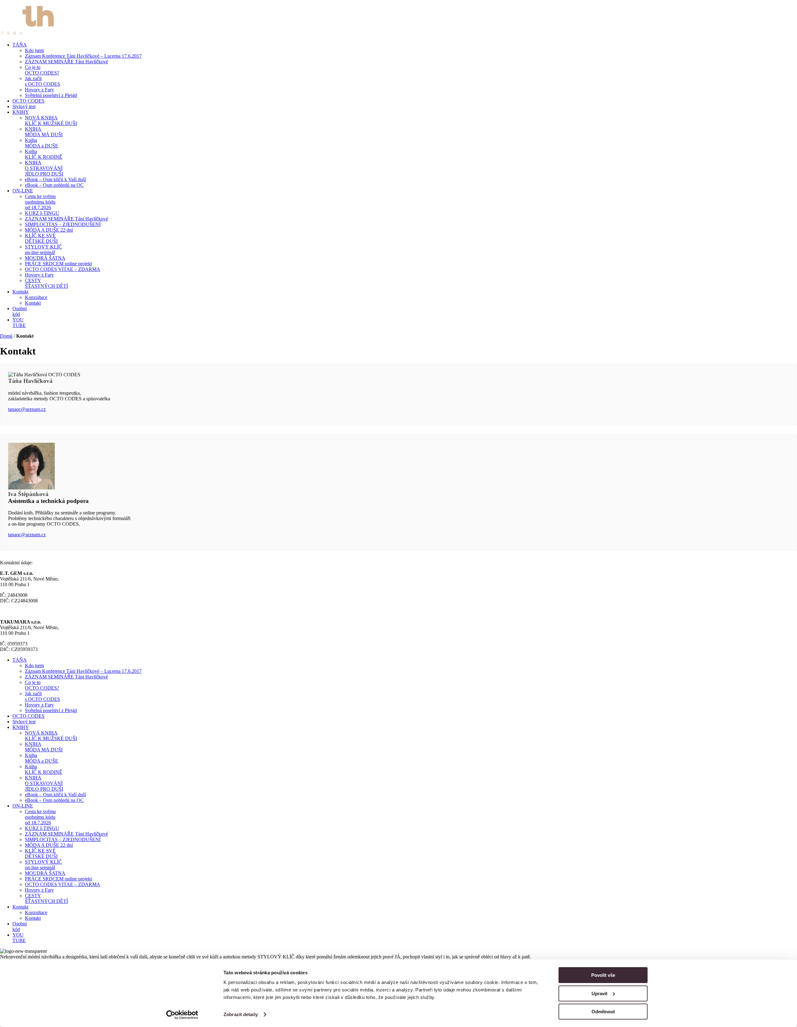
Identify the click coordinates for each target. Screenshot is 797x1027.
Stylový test (23, 106)
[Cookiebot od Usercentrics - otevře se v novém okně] (182, 1015)
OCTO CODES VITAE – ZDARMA (62, 269)
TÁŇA (19, 44)
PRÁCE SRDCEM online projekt (58, 263)
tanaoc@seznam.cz (27, 409)
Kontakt (20, 291)
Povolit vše (603, 975)
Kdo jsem (34, 50)
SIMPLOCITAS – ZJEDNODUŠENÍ (63, 224)
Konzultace (36, 297)
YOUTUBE (19, 322)
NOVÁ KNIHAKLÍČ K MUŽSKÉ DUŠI (51, 120)
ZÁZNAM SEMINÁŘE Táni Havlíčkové (66, 61)
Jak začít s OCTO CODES (42, 81)
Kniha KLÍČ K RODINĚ (43, 154)
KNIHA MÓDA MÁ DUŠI (44, 131)
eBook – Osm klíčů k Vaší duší (55, 179)
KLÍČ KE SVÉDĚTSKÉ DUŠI (41, 238)
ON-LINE (22, 190)
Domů (6, 336)
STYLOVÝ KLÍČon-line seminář (43, 249)
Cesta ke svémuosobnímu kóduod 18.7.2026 (40, 202)
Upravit (599, 993)
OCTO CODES (28, 101)
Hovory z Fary (39, 89)
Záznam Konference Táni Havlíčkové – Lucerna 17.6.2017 (83, 56)
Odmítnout (603, 1011)
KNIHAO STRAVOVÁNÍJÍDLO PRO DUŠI (44, 168)
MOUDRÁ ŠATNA (45, 258)
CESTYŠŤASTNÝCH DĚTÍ (46, 283)
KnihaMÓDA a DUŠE (41, 142)
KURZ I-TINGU (42, 213)
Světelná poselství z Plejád (51, 95)
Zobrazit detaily (241, 1014)
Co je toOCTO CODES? (42, 70)
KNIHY (20, 112)
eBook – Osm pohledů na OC (54, 185)
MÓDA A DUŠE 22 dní (49, 230)
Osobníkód (19, 311)
